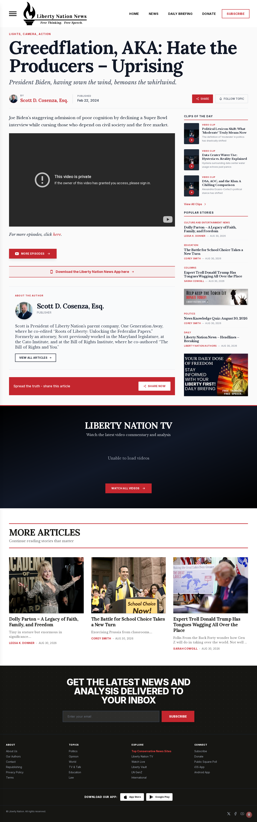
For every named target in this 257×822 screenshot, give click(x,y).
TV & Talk (75, 767)
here (57, 234)
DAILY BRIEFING (180, 14)
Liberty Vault (139, 767)
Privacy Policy (15, 772)
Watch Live (138, 761)
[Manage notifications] (249, 815)
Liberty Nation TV (142, 756)
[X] (229, 814)
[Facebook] (235, 814)
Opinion (73, 756)
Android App (202, 772)
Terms (10, 777)
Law (71, 777)
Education (75, 772)
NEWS (154, 14)
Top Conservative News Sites (151, 751)
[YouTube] (242, 814)
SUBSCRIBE (236, 14)
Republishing (14, 767)
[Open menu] (13, 13)
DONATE (209, 14)
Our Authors (13, 756)
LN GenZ (137, 772)
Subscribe (178, 716)
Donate (198, 756)
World (72, 761)
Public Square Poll (205, 761)
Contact (11, 761)
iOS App (199, 767)
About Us (11, 751)
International (139, 777)
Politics (73, 751)
